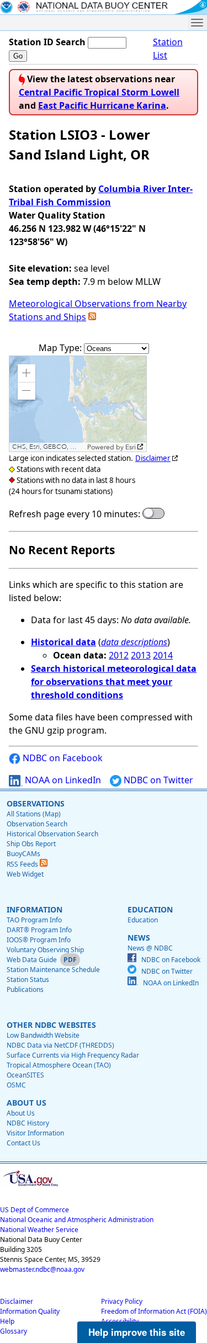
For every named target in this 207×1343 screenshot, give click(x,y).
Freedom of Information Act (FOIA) (154, 1311)
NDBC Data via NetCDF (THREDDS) (60, 1045)
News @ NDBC (150, 948)
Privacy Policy (121, 1301)
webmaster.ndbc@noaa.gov (42, 1269)
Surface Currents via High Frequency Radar (73, 1055)
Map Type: (61, 348)
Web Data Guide (32, 959)
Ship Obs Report (31, 843)
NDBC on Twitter (157, 780)
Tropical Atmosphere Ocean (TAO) (59, 1065)
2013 (141, 655)
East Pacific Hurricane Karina (102, 105)
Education (143, 920)
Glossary (13, 1331)
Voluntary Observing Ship (45, 949)
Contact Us (23, 1143)
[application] (77, 404)
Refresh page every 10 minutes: (74, 514)
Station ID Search (47, 42)
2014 (163, 655)
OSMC (16, 1085)
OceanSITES (25, 1075)
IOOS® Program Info (39, 939)
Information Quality (30, 1311)
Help (7, 1321)
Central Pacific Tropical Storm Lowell (99, 92)
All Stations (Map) (34, 814)
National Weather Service (39, 1229)
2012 (119, 655)
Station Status (28, 979)
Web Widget (25, 874)
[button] (26, 373)
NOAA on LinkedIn (62, 780)
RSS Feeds (23, 864)
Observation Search (37, 824)
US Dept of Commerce (34, 1209)
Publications (25, 989)
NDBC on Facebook (61, 758)
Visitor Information (35, 1133)
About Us (21, 1113)
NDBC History (28, 1123)
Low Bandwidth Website (43, 1035)
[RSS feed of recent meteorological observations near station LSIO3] (92, 317)
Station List (168, 48)
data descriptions (134, 642)
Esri (130, 447)
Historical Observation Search (52, 833)
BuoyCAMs (23, 853)
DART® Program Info (39, 930)
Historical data (63, 642)
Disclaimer (153, 458)
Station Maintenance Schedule (53, 969)
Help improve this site (136, 1332)
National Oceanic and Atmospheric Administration (76, 1219)
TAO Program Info (34, 920)
